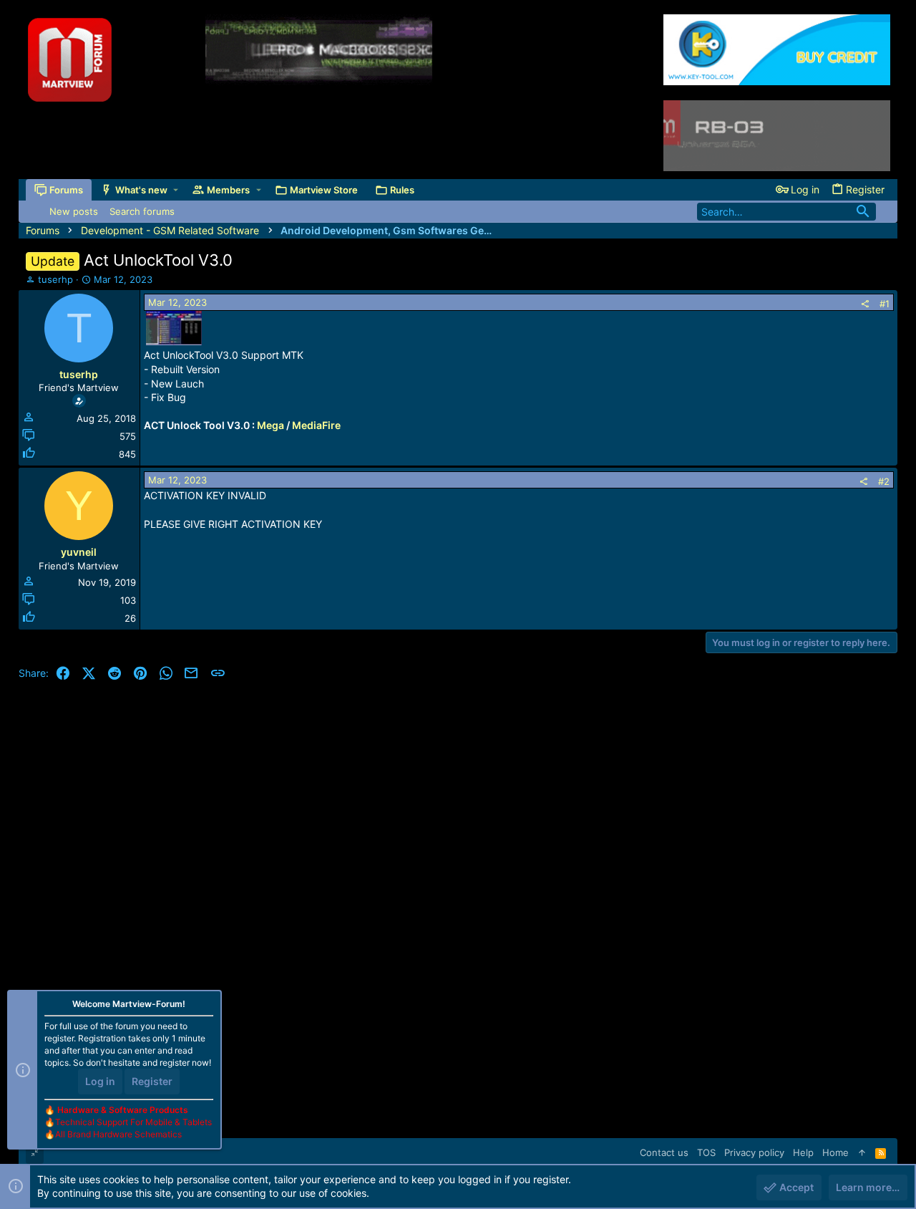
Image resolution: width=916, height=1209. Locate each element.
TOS (706, 1152)
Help (803, 1152)
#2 (884, 481)
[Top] (862, 1152)
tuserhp (55, 279)
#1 (885, 303)
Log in (100, 1081)
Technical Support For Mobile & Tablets (133, 1122)
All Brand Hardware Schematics (118, 1134)
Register (152, 1081)
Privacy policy (754, 1152)
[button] (175, 190)
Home (835, 1152)
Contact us (664, 1152)
